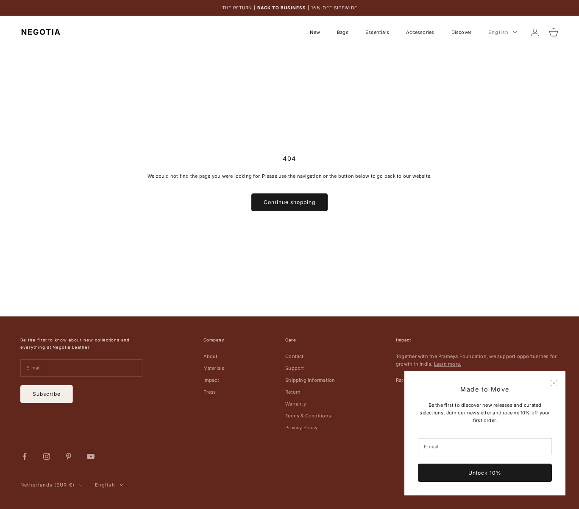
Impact (211, 380)
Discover (461, 32)
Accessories (420, 32)
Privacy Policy (301, 428)
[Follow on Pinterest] (68, 456)
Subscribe (47, 394)
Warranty (295, 404)
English (498, 32)
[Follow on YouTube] (90, 456)
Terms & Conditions (308, 416)
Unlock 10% (484, 473)
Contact (294, 356)
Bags (342, 32)
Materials (214, 368)
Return (293, 392)
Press (209, 392)
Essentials (377, 32)
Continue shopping (289, 202)
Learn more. (447, 364)
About (210, 356)
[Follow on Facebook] (24, 456)
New (315, 32)
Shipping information (310, 380)
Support (294, 368)
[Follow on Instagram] (46, 456)
